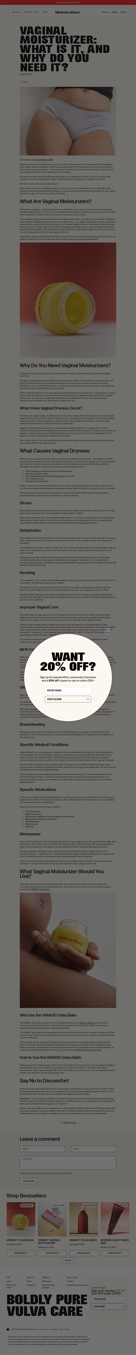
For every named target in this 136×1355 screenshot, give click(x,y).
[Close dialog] (108, 631)
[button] (68, 699)
